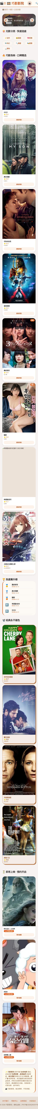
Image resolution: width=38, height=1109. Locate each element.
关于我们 (5, 1101)
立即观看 (8, 23)
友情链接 (23, 1101)
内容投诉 (32, 1101)
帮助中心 (14, 1101)
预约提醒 (19, 935)
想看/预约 (19, 120)
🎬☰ (3, 3)
